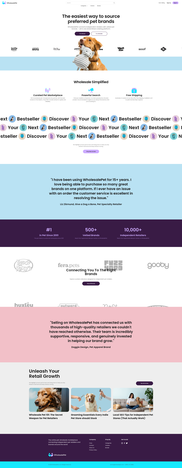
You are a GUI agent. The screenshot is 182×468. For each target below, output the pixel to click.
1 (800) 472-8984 (129, 464)
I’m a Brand (82, 33)
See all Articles (144, 383)
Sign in (175, 3)
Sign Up (169, 3)
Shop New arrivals (91, 151)
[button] (86, 5)
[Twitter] (127, 443)
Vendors (92, 5)
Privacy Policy (93, 450)
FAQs (90, 443)
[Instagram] (122, 443)
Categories (83, 5)
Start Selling (162, 3)
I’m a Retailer (99, 33)
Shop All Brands (91, 283)
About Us (91, 447)
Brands (99, 5)
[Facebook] (124, 443)
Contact (91, 445)
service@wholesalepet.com (117, 464)
